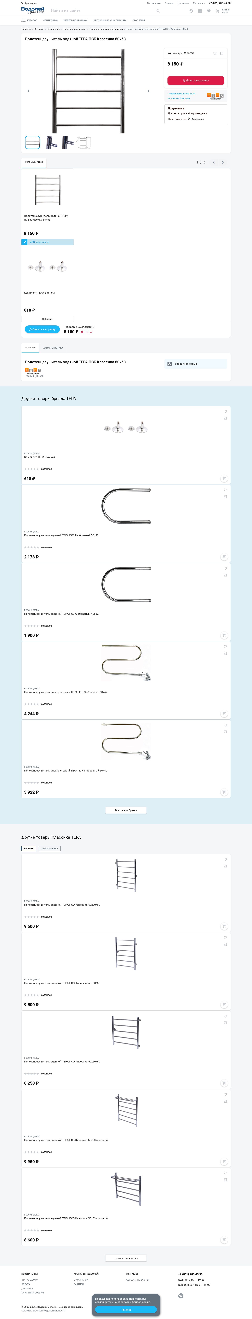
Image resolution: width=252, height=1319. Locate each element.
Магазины (199, 3)
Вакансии (79, 1284)
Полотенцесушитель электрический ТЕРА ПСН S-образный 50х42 (65, 770)
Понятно (126, 1309)
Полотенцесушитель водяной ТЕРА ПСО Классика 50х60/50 (62, 1061)
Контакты (132, 1274)
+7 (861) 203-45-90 (220, 3)
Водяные (28, 848)
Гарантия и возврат (32, 1292)
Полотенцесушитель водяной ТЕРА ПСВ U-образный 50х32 (61, 535)
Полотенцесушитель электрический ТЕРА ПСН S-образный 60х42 (65, 692)
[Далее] (148, 91)
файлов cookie (141, 1302)
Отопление (139, 20)
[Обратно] (28, 91)
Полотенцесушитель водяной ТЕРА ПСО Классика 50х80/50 (62, 983)
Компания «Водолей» (86, 1274)
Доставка (183, 3)
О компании (154, 3)
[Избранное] (209, 11)
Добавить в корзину (196, 80)
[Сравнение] (200, 11)
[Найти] (158, 11)
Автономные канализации (110, 20)
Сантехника (50, 20)
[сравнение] (222, 53)
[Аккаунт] (191, 11)
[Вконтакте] (180, 1295)
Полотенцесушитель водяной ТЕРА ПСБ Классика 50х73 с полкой (66, 1140)
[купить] (224, 478)
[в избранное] (215, 53)
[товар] (126, 427)
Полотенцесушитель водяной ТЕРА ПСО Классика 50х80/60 (62, 904)
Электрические (49, 848)
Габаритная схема (185, 363)
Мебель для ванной (75, 20)
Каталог (32, 20)
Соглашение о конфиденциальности (43, 1311)
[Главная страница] (32, 10)
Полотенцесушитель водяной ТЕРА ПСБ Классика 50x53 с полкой (66, 1218)
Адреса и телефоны (137, 1280)
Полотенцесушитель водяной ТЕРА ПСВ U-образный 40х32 (61, 613)
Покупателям (29, 1274)
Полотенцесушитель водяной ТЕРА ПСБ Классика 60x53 (46, 217)
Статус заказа (29, 1280)
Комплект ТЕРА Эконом (39, 292)
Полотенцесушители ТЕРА (181, 94)
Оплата (169, 3)
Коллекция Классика (179, 98)
